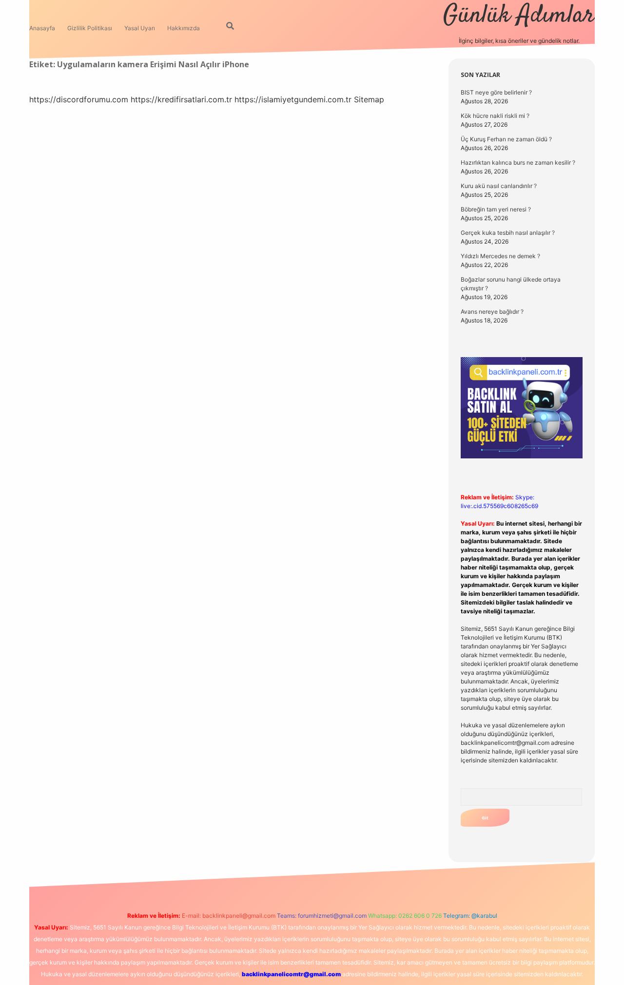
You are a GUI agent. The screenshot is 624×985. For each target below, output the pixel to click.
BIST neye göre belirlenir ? (496, 92)
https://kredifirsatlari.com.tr (181, 99)
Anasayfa (42, 28)
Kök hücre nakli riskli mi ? (495, 115)
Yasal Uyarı (139, 28)
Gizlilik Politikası (89, 28)
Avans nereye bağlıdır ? (492, 311)
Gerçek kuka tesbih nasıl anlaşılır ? (508, 232)
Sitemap (369, 99)
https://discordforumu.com (78, 99)
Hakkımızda (183, 28)
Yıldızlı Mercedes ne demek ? (500, 256)
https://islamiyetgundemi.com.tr (292, 99)
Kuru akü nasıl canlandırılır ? (499, 185)
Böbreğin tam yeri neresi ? (496, 209)
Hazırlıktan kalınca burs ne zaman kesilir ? (518, 162)
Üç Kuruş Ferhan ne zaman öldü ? (506, 139)
